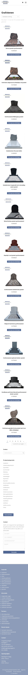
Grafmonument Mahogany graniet (14, 116)
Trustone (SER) (4, 621)
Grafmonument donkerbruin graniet (14, 289)
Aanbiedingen (6, 476)
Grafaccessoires (7, 505)
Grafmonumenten (5, 574)
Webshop (5, 472)
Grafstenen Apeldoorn (6, 603)
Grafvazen (5, 489)
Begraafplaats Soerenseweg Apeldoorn (10, 618)
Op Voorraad (6, 469)
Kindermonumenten (7, 492)
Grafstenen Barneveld (6, 607)
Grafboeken (6, 485)
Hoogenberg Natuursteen (7, 616)
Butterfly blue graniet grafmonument (14, 221)
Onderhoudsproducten (8, 465)
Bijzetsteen (5, 478)
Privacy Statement (17, 671)
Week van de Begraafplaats (7, 600)
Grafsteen (5, 503)
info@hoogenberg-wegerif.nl (8, 648)
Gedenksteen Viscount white (14, 151)
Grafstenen (4, 572)
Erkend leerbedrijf (5, 623)
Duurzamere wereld (6, 634)
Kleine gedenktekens (8, 494)
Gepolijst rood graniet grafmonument (14, 255)
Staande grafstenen (7, 498)
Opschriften (6, 467)
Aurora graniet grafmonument (14, 48)
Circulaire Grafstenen (6, 598)
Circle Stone (6, 474)
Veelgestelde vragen (6, 596)
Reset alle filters (8, 514)
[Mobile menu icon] (26, 2)
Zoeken (23, 452)
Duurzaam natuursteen (6, 630)
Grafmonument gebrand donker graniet (14, 358)
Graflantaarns (6, 487)
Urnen (4, 507)
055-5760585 (4, 650)
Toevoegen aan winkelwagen (14, 54)
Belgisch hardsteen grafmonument (14, 323)
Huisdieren (5, 463)
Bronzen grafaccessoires (9, 483)
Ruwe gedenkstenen (8, 496)
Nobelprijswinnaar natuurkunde (8, 632)
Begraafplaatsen (5, 601)
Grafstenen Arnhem (6, 605)
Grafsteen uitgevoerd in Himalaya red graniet (14, 82)
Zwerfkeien (5, 500)
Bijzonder (5, 481)
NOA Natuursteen (5, 614)
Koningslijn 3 (4, 642)
